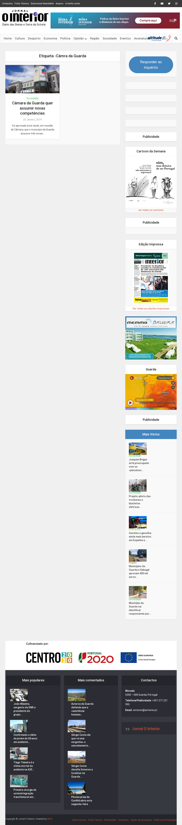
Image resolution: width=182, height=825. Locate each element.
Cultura (20, 38)
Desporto (34, 38)
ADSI (49, 819)
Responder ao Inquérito (151, 65)
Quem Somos (79, 820)
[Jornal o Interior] (25, 16)
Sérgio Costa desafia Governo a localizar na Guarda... (82, 771)
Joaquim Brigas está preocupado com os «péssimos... (139, 465)
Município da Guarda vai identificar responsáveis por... (140, 608)
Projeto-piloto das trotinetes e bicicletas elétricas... (140, 501)
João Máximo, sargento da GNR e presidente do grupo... (25, 709)
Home (8, 38)
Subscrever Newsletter (42, 3)
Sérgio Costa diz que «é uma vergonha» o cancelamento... (81, 740)
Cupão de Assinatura (141, 820)
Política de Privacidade (165, 820)
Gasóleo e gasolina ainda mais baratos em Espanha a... (140, 537)
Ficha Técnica (22, 3)
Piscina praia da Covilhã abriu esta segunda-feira (81, 801)
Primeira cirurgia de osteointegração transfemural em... (25, 793)
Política (65, 38)
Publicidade (110, 820)
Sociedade (110, 38)
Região (94, 38)
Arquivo (59, 3)
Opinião (79, 38)
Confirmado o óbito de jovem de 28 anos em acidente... (25, 738)
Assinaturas (142, 38)
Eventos (125, 38)
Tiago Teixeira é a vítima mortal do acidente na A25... (24, 766)
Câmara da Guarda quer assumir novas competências (32, 108)
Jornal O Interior (146, 728)
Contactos (7, 3)
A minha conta (72, 3)
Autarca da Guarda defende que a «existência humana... (82, 709)
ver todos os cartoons (151, 210)
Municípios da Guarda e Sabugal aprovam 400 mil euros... (139, 571)
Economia (50, 38)
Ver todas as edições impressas (150, 308)
